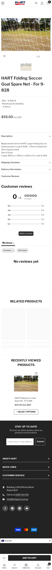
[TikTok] (19, 508)
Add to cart (29, 558)
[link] (13, 342)
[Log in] (42, 3)
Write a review (26, 233)
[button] (26, 205)
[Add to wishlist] (4, 558)
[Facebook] (5, 508)
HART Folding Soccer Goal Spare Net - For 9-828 (25, 399)
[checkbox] (22, 250)
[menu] (2, 3)
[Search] (36, 3)
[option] (26, 34)
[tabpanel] (26, 269)
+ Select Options (26, 412)
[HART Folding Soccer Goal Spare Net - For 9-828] (26, 383)
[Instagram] (12, 508)
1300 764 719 (22, 494)
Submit (40, 441)
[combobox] (26, 540)
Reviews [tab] (8, 242)
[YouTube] (26, 508)
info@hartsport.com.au (17, 499)
